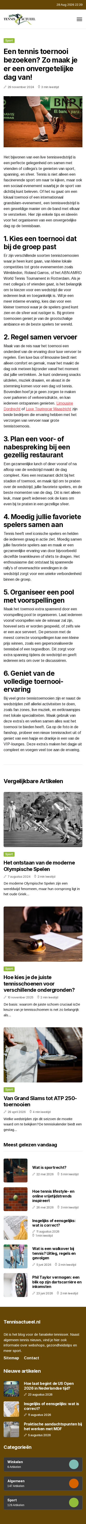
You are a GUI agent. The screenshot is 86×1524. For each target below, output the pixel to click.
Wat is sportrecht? (49, 1167)
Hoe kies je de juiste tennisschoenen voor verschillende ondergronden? (39, 983)
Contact (31, 1358)
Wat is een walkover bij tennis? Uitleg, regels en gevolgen (54, 1253)
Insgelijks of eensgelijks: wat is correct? (54, 1223)
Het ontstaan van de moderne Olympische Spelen (39, 866)
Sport (9, 40)
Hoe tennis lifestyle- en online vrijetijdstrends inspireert (53, 1196)
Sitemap (11, 1358)
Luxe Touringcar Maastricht (48, 409)
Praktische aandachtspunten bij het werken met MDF (53, 1426)
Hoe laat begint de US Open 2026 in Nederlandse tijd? (49, 1385)
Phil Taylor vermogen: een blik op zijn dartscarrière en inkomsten (56, 1282)
